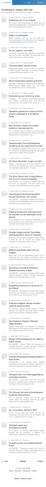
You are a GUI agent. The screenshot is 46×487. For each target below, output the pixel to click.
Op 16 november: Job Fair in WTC (23, 410)
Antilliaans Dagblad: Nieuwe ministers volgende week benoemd (24, 304)
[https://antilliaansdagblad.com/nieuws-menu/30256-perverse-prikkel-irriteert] (4, 65)
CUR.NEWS (6, 2)
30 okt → (41, 2)
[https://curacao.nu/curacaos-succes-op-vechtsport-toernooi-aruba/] (4, 442)
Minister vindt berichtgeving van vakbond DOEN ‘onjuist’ (26, 340)
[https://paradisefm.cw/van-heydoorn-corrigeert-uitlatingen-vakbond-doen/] (4, 320)
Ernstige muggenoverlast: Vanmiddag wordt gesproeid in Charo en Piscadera (25, 233)
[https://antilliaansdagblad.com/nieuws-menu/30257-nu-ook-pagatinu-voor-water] (4, 50)
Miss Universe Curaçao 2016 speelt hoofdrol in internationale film (23, 126)
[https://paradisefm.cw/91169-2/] (4, 409)
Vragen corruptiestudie (18, 35)
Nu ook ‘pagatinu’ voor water (21, 50)
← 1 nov (27, 2)
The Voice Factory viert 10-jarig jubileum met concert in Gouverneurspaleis (25, 177)
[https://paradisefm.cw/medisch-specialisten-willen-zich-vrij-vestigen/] (4, 249)
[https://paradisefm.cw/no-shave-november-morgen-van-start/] (4, 160)
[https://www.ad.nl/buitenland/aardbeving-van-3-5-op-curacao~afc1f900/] (4, 19)
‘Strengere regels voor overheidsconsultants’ (18, 426)
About (11, 470)
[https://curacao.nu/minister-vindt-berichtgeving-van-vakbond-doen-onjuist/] (4, 338)
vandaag (23, 461)
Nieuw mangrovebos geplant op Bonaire (25, 80)
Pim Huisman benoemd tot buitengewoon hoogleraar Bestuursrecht (26, 393)
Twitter (34, 470)
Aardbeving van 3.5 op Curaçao (22, 20)
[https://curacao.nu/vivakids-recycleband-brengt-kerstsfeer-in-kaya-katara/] (4, 356)
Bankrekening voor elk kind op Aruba (24, 96)
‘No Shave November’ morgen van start (25, 161)
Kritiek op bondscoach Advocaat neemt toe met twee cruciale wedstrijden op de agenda (25, 214)
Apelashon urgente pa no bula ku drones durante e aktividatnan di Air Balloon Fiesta (26, 114)
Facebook (26, 470)
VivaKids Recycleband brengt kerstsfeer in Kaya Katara (26, 358)
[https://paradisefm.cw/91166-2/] (4, 392)
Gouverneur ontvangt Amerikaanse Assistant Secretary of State (23, 269)
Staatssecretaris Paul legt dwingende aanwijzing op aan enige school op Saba (26, 144)
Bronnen (18, 470)
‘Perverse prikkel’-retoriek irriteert (22, 65)
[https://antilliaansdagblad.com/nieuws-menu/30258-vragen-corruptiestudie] (4, 35)
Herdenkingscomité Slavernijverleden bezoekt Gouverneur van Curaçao (24, 195)
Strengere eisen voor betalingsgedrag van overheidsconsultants (26, 375)
